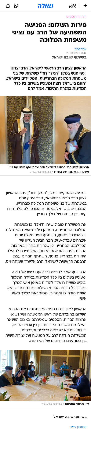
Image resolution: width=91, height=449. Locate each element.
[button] (72, 6)
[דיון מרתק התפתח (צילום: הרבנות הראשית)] (45, 379)
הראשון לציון (78, 427)
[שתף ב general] (8, 5)
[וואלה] (45, 6)
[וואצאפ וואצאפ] (16, 6)
